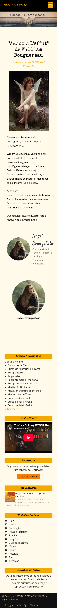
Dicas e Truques (18, 531)
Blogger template (14, 605)
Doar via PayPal (28, 476)
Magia (12, 546)
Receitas (13, 553)
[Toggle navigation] (50, 6)
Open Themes (31, 605)
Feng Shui (14, 539)
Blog (11, 521)
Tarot (12, 557)
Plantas (13, 550)
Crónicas (14, 524)
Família (13, 535)
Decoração (15, 528)
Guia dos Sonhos (18, 542)
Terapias (14, 561)
